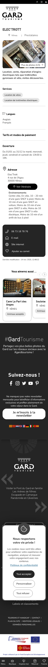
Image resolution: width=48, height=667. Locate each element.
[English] (20, 426)
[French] (24, 426)
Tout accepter (23, 574)
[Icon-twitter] (24, 383)
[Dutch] (17, 426)
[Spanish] (37, 426)
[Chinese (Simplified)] (14, 426)
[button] (40, 274)
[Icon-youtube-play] (30, 383)
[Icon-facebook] (11, 383)
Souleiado (42, 301)
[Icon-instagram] (17, 383)
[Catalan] (10, 426)
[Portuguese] (34, 426)
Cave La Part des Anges (16, 303)
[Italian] (30, 426)
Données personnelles (24, 624)
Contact (36, 618)
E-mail (14, 237)
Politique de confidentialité (24, 565)
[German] (27, 426)
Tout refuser (22, 593)
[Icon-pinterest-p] (37, 383)
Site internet (17, 244)
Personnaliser (24, 583)
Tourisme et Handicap (18, 618)
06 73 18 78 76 (19, 231)
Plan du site (14, 621)
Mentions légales (31, 621)
